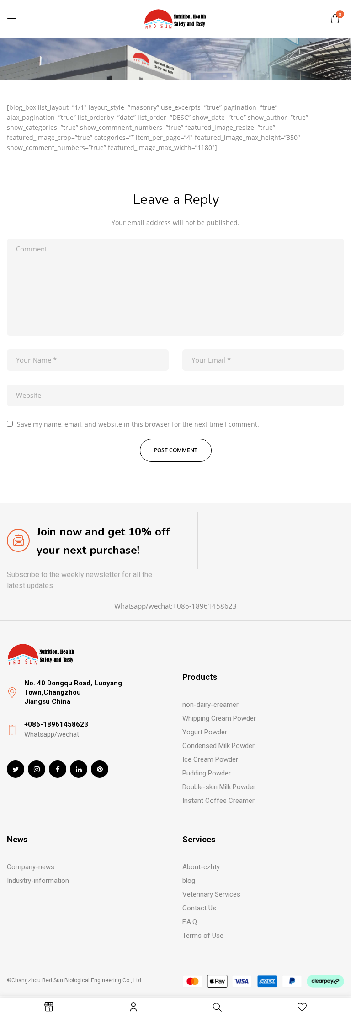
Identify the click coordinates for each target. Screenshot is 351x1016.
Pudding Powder (206, 773)
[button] (335, 18)
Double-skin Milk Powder (218, 787)
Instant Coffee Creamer (218, 801)
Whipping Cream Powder (219, 718)
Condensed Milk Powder (218, 746)
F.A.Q (189, 922)
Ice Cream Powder (210, 759)
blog (188, 881)
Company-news (30, 867)
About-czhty (201, 867)
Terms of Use (202, 935)
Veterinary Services (211, 894)
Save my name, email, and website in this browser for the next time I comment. (138, 424)
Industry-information (38, 881)
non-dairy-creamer (210, 705)
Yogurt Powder (204, 732)
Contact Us (199, 908)
